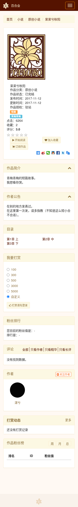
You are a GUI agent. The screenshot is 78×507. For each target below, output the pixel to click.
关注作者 (64, 374)
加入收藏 (52, 140)
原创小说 (34, 19)
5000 (14, 291)
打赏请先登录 (19, 305)
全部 (25, 349)
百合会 (15, 5)
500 (13, 280)
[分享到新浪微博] (43, 153)
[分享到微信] (48, 153)
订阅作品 (20, 146)
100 (13, 269)
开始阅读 (19, 140)
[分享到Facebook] (58, 153)
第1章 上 (12, 239)
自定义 (15, 296)
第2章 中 (48, 239)
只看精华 (51, 349)
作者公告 (14, 196)
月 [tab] (59, 443)
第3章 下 (12, 243)
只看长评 (65, 349)
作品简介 (14, 167)
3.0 (18, 129)
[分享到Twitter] (63, 153)
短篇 (13, 111)
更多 (68, 420)
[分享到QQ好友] (53, 153)
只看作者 (37, 349)
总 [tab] (67, 443)
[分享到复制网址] (68, 153)
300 (13, 275)
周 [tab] (52, 443)
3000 (14, 286)
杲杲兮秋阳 (52, 19)
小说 (20, 19)
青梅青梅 (16, 116)
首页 (9, 19)
